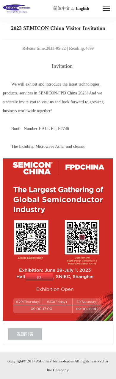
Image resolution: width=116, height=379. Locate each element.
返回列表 (25, 334)
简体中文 (61, 8)
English (82, 8)
